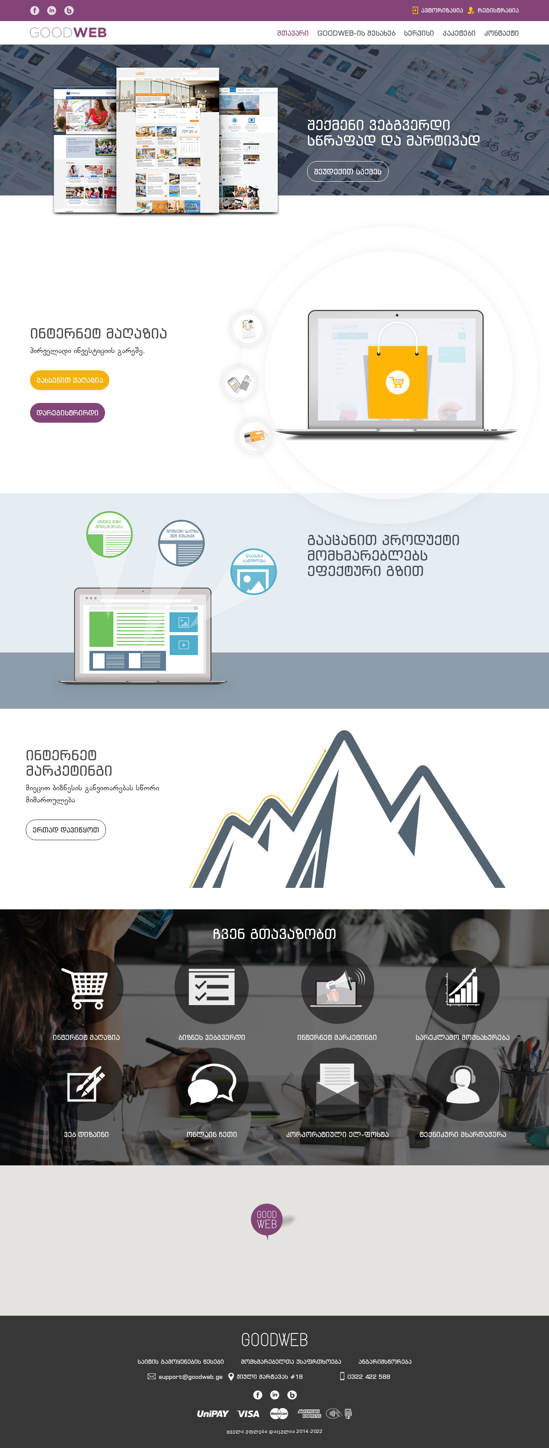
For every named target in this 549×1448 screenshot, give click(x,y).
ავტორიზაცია (442, 10)
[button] (274, 1222)
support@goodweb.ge (191, 1376)
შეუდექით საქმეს (348, 171)
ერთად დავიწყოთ (66, 830)
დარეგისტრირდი (67, 412)
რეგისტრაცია (498, 10)
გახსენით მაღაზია (69, 380)
